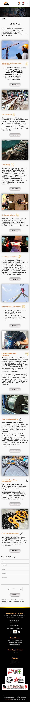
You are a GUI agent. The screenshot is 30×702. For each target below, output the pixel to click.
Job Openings (15, 652)
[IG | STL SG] (19, 632)
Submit (14, 594)
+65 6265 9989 (15, 625)
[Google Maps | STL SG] (15, 631)
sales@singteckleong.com (16, 628)
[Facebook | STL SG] (10, 632)
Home (3, 18)
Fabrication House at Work (15, 642)
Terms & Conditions (15, 662)
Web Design (9, 699)
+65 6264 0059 (16, 626)
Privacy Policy (15, 660)
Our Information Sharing (15, 644)
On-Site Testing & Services (15, 640)
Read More (14, 84)
